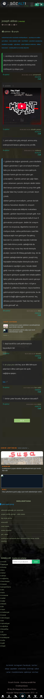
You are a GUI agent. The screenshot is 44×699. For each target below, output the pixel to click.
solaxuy (38, 150)
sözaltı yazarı (36, 129)
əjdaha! (6, 74)
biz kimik (9, 665)
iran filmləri (25, 41)
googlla (16, 31)
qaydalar (13, 669)
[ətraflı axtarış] (42, 4)
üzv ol (22, 420)
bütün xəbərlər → (23, 448)
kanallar (6, 558)
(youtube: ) (9, 86)
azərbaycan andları (34, 37)
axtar (36, 562)
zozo (39, 404)
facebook (26, 665)
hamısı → (6, 335)
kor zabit (37, 387)
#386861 (38, 390)
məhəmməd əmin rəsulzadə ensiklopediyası (15, 37)
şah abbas (5, 41)
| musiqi (21, 21)
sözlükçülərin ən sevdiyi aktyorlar (19, 47)
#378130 (38, 153)
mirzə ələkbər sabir (15, 41)
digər (39, 3)
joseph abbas (10, 21)
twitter (34, 665)
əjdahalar (7, 31)
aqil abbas (17, 44)
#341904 (38, 77)
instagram (18, 665)
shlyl (39, 311)
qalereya (27, 672)
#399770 (38, 406)
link (4, 382)
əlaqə (7, 669)
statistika (22, 669)
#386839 (38, 313)
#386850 (38, 356)
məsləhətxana (23, 501)
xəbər (37, 669)
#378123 (38, 132)
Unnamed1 (37, 75)
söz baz (35, 672)
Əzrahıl (38, 354)
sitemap (30, 669)
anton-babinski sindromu (28, 44)
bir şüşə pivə (10, 365)
